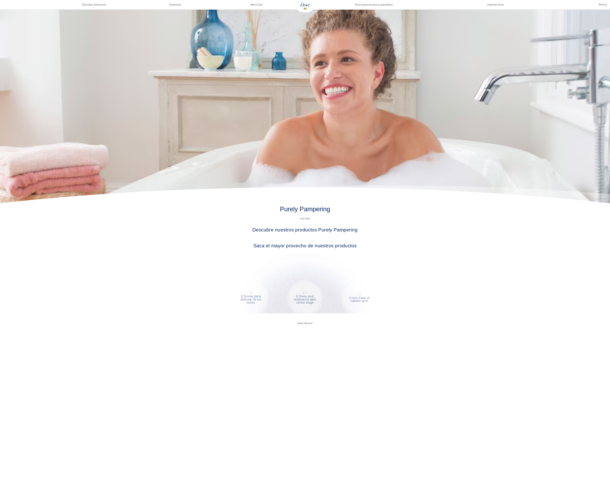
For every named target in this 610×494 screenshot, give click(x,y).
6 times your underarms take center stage (305, 299)
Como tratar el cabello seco (359, 299)
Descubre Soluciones (94, 4)
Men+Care (256, 4)
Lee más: (305, 218)
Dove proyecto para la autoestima (374, 4)
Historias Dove (495, 4)
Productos (175, 4)
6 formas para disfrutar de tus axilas (250, 299)
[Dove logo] (305, 6)
